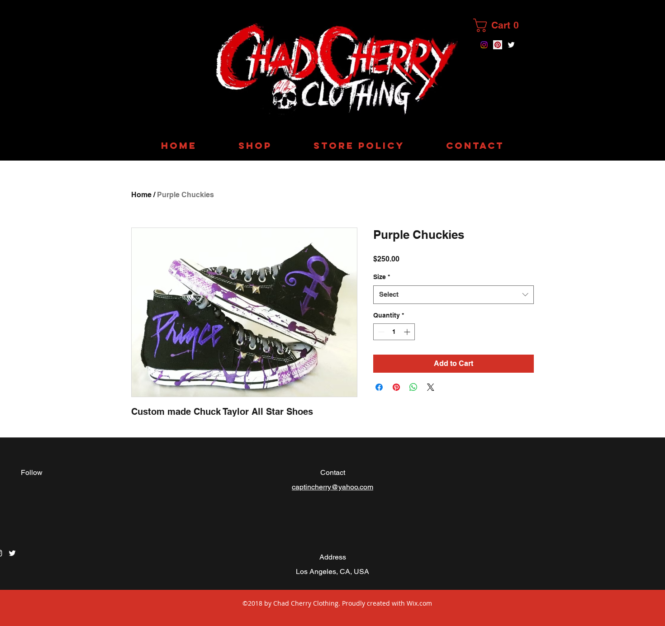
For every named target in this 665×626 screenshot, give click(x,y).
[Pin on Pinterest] (396, 387)
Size (381, 276)
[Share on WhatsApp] (413, 387)
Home (141, 194)
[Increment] (407, 332)
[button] (500, 25)
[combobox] (453, 294)
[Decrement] (380, 332)
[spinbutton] (394, 332)
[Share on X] (430, 387)
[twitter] (511, 44)
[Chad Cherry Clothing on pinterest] (497, 44)
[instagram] (484, 44)
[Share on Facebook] (379, 387)
